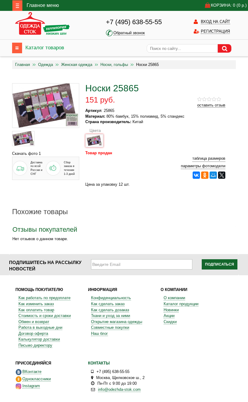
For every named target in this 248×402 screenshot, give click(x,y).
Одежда (45, 64)
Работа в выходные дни (40, 327)
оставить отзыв (211, 105)
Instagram (31, 386)
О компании (174, 298)
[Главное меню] (17, 5)
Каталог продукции (181, 304)
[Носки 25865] (23, 138)
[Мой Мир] (213, 175)
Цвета (95, 130)
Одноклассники (36, 379)
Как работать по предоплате (44, 298)
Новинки (171, 310)
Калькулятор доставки (39, 339)
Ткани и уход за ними (110, 315)
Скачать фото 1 (26, 153)
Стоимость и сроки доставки (44, 315)
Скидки (170, 321)
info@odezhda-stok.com (119, 389)
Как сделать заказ (108, 304)
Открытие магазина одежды (116, 321)
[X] (221, 175)
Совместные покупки (110, 327)
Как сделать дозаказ (110, 310)
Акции (169, 315)
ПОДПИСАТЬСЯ (219, 264)
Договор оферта (33, 333)
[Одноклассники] (204, 175)
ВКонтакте (31, 371)
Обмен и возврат (33, 321)
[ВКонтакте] (196, 175)
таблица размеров (208, 158)
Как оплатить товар (36, 310)
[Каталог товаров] (17, 48)
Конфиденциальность (111, 298)
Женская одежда (76, 64)
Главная (22, 64)
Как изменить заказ (36, 304)
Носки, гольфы (114, 64)
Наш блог (99, 333)
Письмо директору (35, 345)
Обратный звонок (129, 33)
